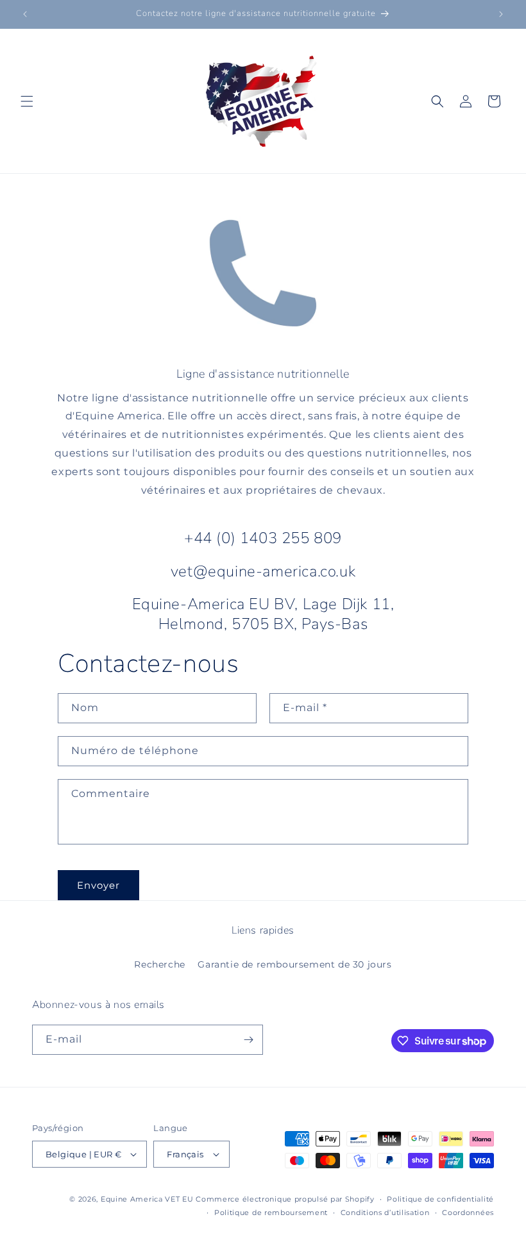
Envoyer (98, 885)
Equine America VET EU (147, 1199)
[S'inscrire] (248, 1040)
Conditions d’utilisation (385, 1212)
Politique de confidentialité (440, 1199)
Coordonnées (468, 1212)
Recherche (159, 964)
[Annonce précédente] (25, 14)
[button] (27, 101)
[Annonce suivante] (501, 14)
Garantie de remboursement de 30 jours (294, 964)
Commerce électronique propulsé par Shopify (285, 1199)
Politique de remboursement (271, 1212)
